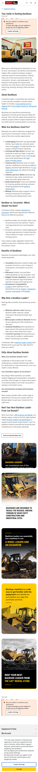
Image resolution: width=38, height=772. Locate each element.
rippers (23, 289)
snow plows (16, 291)
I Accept (19, 769)
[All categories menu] (3, 3)
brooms (8, 291)
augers (16, 146)
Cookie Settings (19, 764)
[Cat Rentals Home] (11, 2)
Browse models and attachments (18, 420)
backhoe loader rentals (23, 342)
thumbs (27, 291)
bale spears (17, 160)
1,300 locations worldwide (22, 415)
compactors (31, 289)
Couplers (8, 286)
